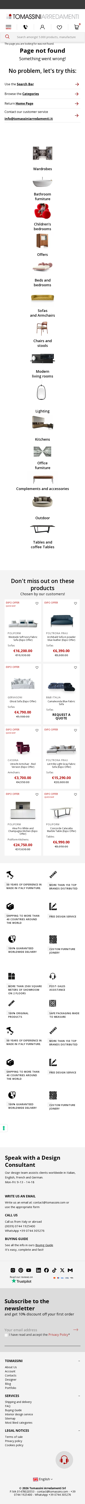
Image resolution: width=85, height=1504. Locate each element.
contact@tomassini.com (49, 1202)
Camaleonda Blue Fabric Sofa (61, 703)
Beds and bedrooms (42, 282)
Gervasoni (15, 697)
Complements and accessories (42, 488)
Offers (42, 254)
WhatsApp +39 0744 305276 (53, 1494)
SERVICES (12, 1396)
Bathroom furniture (42, 196)
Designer (10, 1379)
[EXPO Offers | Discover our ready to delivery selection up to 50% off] (42, 4)
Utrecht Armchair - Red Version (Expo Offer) (23, 765)
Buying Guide (44, 1245)
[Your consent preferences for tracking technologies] (4, 1128)
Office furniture (42, 465)
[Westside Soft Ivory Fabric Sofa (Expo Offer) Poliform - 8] (23, 619)
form (36, 1207)
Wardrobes (42, 168)
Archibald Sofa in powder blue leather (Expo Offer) (61, 638)
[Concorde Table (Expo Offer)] (61, 810)
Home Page (24, 103)
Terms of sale (14, 1437)
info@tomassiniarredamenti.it (29, 118)
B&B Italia (53, 697)
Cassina (13, 760)
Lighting (42, 411)
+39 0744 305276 (32, 1231)
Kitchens (42, 439)
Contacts (10, 1375)
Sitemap (10, 1418)
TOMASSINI (14, 1361)
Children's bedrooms (42, 226)
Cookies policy (14, 1445)
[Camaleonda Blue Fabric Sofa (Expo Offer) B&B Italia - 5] (61, 683)
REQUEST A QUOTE (61, 717)
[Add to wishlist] (37, 603)
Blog (8, 1384)
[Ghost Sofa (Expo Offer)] (23, 683)
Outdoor (42, 517)
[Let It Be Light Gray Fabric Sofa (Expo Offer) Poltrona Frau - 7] (61, 746)
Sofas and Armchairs (42, 313)
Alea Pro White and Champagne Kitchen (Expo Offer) (23, 831)
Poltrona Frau (57, 633)
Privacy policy (13, 1441)
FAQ (7, 1406)
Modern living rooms (42, 373)
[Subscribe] (75, 1330)
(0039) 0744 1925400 (20, 1226)
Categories (30, 94)
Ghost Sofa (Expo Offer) (23, 701)
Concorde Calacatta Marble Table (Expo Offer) (61, 830)
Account (10, 1371)
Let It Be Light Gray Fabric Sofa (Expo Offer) (61, 765)
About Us (11, 1367)
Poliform (14, 633)
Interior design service (19, 1414)
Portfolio (10, 1388)
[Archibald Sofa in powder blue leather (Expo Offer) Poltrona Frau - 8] (61, 619)
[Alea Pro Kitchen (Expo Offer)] (23, 810)
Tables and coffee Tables (42, 544)
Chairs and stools (42, 343)
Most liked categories (18, 1422)
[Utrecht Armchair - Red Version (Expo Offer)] (23, 746)
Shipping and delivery (18, 1402)
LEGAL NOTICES (17, 1430)
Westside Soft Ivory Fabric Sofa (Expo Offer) (22, 638)
